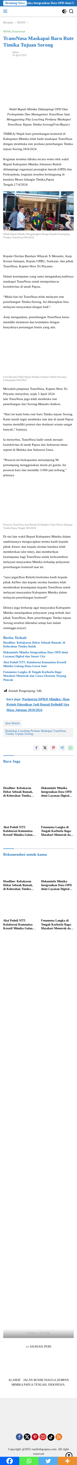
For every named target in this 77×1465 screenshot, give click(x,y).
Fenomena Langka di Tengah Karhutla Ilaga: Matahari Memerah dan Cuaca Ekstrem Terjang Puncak (34, 675)
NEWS (7, 31)
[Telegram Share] (62, 748)
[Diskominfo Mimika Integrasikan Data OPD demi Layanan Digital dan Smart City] (57, 775)
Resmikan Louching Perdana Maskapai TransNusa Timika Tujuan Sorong (35, 732)
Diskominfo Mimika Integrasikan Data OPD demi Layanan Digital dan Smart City (35, 654)
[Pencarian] (71, 11)
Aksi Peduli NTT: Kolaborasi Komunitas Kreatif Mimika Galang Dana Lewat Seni (34, 664)
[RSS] (58, 1437)
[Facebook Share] (36, 748)
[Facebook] (19, 1437)
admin (15, 52)
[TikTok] (50, 1437)
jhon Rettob (12, 723)
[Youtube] (43, 1437)
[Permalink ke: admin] (6, 53)
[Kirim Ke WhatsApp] (70, 748)
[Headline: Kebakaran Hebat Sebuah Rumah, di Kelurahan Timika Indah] (19, 775)
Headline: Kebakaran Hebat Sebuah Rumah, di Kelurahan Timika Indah (34, 644)
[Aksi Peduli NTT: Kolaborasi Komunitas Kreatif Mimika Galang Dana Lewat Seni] (19, 814)
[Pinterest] (35, 1437)
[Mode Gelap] (64, 11)
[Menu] (6, 11)
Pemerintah (18, 31)
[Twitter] (27, 1437)
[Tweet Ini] (45, 748)
